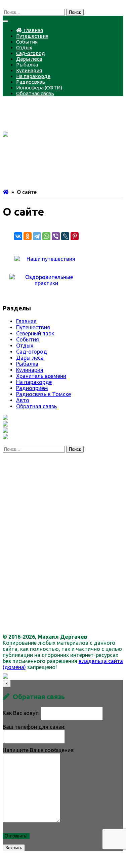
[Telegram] (37, 236)
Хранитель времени (41, 376)
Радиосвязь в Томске (43, 394)
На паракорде (33, 76)
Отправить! (16, 835)
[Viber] (56, 236)
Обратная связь (35, 93)
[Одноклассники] (28, 236)
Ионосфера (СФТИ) (39, 87)
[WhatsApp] (46, 236)
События (27, 42)
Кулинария (29, 70)
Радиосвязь (30, 82)
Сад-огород (30, 53)
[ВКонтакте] (18, 236)
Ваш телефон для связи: (34, 727)
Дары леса (29, 59)
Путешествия (32, 36)
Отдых (24, 47)
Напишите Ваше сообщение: (38, 750)
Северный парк (35, 333)
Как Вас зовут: (21, 713)
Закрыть (13, 847)
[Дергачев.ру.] (6, 192)
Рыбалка (27, 64)
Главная (32, 30)
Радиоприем (32, 388)
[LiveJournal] (65, 236)
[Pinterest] (75, 236)
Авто (22, 400)
